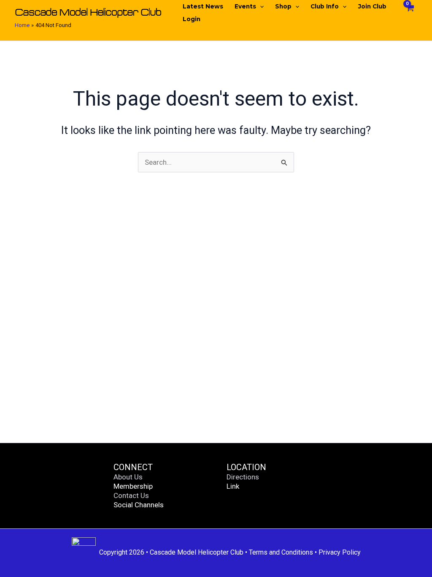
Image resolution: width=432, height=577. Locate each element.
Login (191, 19)
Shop (283, 6)
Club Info (324, 6)
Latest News (203, 6)
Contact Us (131, 495)
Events (245, 6)
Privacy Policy (340, 552)
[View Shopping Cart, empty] (409, 13)
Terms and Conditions (281, 552)
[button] (260, 6)
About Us (128, 477)
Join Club (372, 6)
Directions (243, 477)
